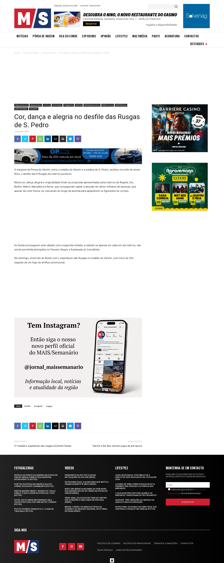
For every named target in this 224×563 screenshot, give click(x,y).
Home (17, 52)
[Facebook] (17, 139)
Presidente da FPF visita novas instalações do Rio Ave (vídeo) (80, 476)
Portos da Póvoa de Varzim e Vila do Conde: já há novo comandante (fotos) (34, 485)
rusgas (49, 406)
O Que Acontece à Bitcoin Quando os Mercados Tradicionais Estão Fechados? (136, 494)
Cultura (47, 105)
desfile (27, 406)
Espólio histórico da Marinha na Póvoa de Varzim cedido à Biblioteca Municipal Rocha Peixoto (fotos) (36, 477)
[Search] (176, 6)
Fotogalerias (68, 105)
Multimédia (57, 105)
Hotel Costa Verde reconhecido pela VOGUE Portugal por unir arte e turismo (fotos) (35, 502)
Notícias (79, 105)
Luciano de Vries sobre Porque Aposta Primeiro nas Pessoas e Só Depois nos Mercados (135, 486)
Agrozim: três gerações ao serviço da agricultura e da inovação (134, 501)
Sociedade (33, 109)
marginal (38, 406)
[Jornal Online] (32, 18)
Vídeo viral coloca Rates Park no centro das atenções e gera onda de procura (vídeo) (86, 500)
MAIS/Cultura (107, 105)
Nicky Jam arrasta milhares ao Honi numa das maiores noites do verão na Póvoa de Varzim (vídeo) (86, 491)
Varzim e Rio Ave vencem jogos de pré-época (117, 445)
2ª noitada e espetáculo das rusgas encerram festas (42, 445)
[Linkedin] (47, 139)
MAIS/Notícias (121, 105)
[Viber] (78, 139)
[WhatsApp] (40, 139)
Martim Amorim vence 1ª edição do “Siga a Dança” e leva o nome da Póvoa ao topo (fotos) (34, 493)
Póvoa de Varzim (31, 52)
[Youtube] (80, 546)
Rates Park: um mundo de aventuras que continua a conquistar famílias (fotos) (135, 508)
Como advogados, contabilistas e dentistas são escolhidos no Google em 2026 (135, 477)
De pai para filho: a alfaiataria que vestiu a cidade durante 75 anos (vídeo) (87, 483)
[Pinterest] (32, 139)
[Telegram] (70, 139)
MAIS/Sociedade (21, 109)
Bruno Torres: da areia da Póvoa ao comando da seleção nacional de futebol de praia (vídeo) (86, 509)
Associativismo (49, 52)
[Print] (63, 139)
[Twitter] (25, 139)
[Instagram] (71, 546)
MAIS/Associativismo (92, 105)
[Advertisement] (112, 79)
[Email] (55, 139)
